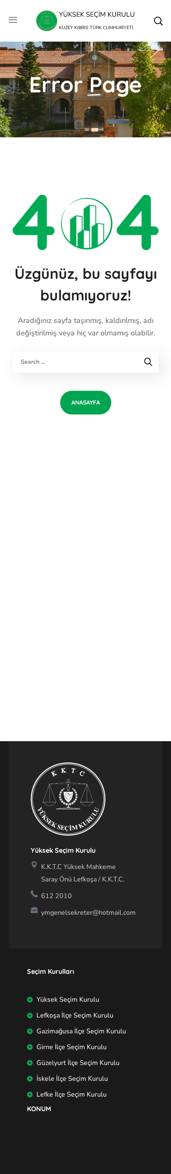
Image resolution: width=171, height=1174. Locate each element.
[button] (158, 21)
